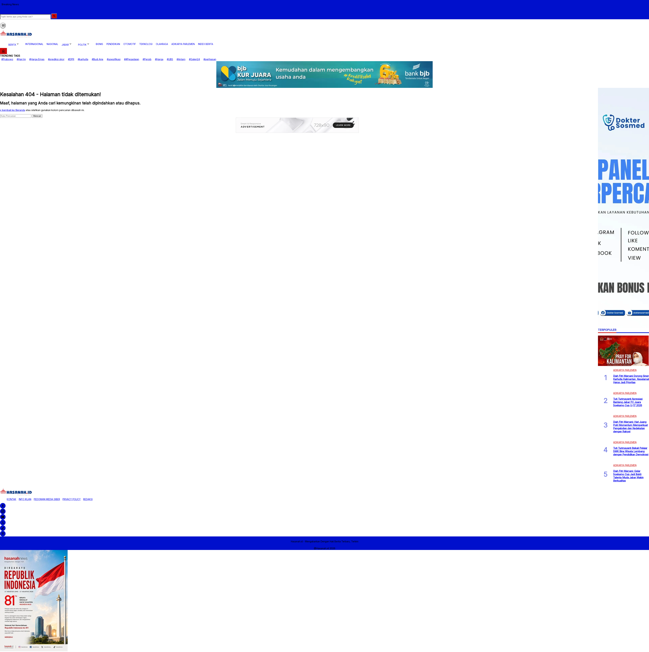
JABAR (65, 44)
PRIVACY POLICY (72, 499)
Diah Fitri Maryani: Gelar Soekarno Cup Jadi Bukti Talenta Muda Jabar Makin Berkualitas (628, 475)
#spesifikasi (114, 59)
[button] (54, 16)
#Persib (147, 59)
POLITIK (82, 44)
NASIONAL (52, 44)
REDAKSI (88, 499)
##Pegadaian (131, 59)
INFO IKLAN (25, 499)
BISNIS (99, 44)
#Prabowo (7, 59)
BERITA (12, 44)
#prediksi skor (56, 59)
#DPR (71, 59)
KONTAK (11, 499)
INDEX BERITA (205, 44)
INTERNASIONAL (34, 44)
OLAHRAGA (162, 44)
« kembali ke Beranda (12, 110)
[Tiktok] (3, 528)
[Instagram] (3, 511)
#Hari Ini (21, 59)
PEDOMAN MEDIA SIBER (47, 499)
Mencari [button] (37, 116)
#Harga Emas (36, 59)
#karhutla (83, 59)
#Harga (159, 59)
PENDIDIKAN (113, 44)
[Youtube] (3, 517)
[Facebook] (3, 506)
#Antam (181, 59)
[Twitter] (3, 522)
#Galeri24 (194, 59)
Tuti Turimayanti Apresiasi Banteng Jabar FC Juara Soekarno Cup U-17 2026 (628, 402)
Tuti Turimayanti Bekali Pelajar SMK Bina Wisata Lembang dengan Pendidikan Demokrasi (630, 451)
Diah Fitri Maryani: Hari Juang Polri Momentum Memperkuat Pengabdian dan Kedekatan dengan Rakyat (630, 426)
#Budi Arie (97, 59)
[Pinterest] (3, 533)
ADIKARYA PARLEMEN (183, 44)
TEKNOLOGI (145, 44)
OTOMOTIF (129, 44)
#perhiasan (209, 59)
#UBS (170, 59)
